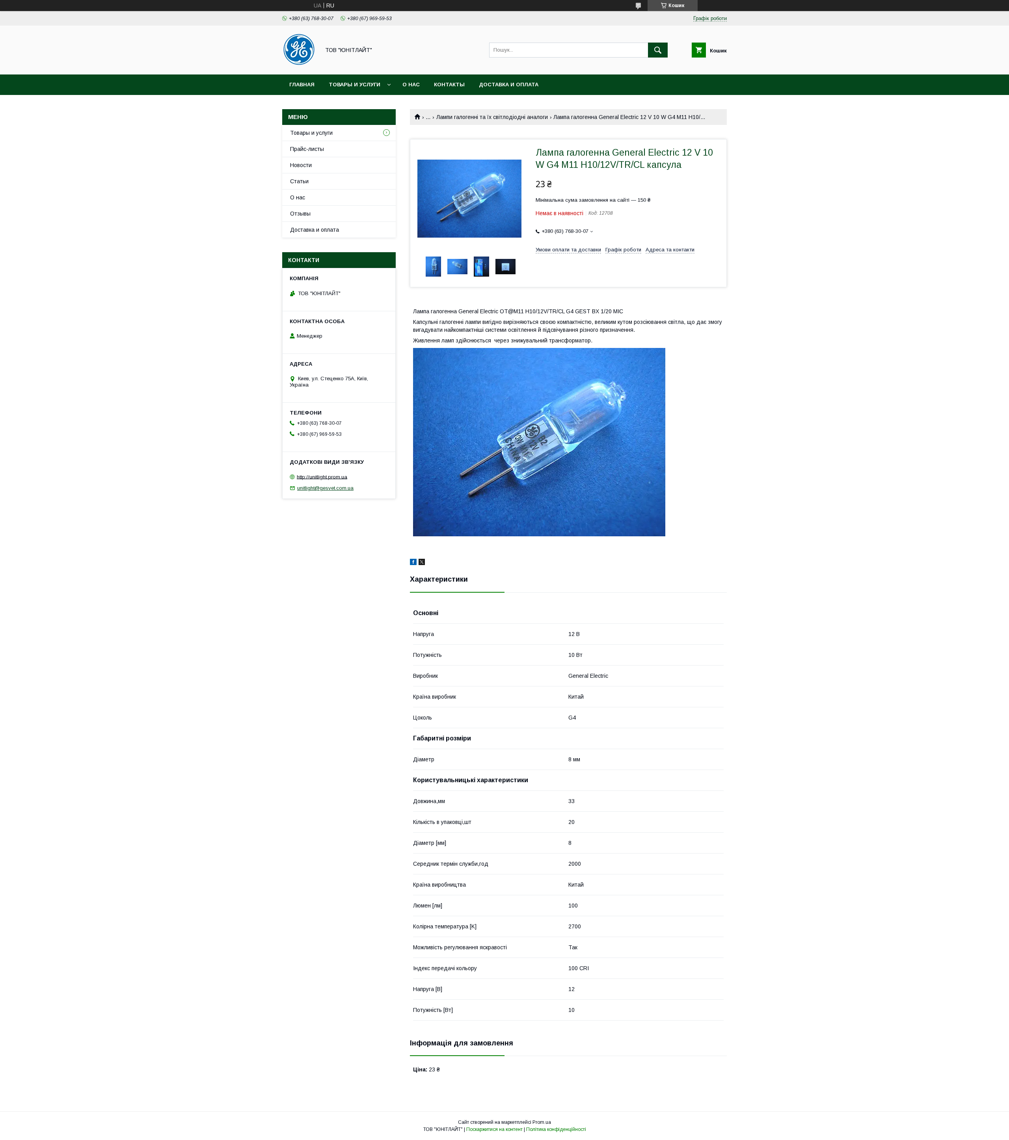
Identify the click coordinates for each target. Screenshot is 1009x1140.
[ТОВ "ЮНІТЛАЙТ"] (299, 64)
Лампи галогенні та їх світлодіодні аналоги (492, 117)
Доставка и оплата (508, 84)
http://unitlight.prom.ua (322, 477)
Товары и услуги (354, 84)
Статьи (299, 181)
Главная (302, 84)
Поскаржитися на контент (494, 1129)
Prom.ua (541, 1122)
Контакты (449, 84)
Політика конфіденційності (556, 1129)
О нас (411, 84)
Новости (301, 165)
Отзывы (300, 213)
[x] (422, 563)
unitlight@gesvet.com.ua (325, 488)
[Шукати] (658, 50)
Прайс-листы (307, 149)
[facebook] (413, 563)
